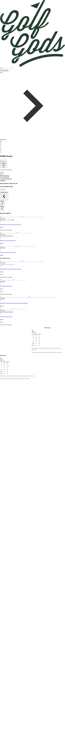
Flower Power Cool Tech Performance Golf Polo (10, 269)
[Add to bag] (0, 221)
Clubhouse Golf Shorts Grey (6, 316)
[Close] (33, 330)
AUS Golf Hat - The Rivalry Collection (8, 252)
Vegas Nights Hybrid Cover (6, 286)
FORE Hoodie (3, 139)
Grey (8, 175)
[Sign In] (5, 70)
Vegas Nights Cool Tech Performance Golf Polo (10, 224)
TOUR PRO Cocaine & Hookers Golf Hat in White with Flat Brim (14, 303)
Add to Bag (3, 180)
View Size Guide (6, 177)
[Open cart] (7, 71)
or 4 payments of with (4, 164)
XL (5, 179)
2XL (8, 179)
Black (2, 175)
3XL (10, 179)
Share (2, 172)
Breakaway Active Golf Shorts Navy (8, 240)
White (5, 175)
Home (1, 72)
